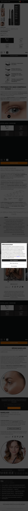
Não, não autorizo (14, 263)
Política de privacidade (7, 244)
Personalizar (14, 266)
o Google (18, 256)
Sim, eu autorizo (14, 260)
